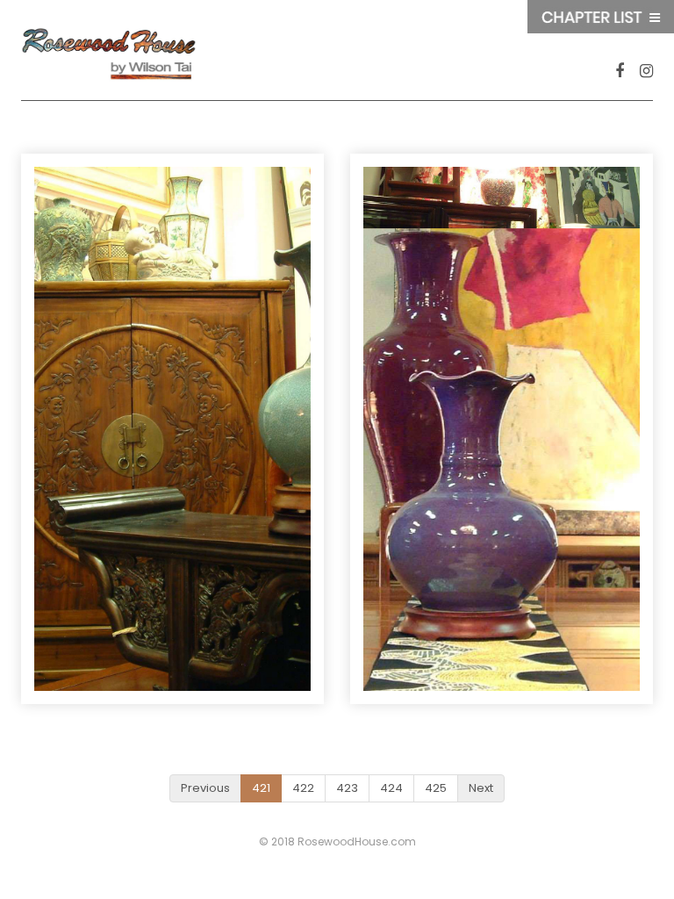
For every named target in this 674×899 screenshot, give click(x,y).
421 (261, 788)
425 (436, 788)
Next (481, 788)
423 (347, 788)
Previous (205, 788)
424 (391, 788)
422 (303, 788)
